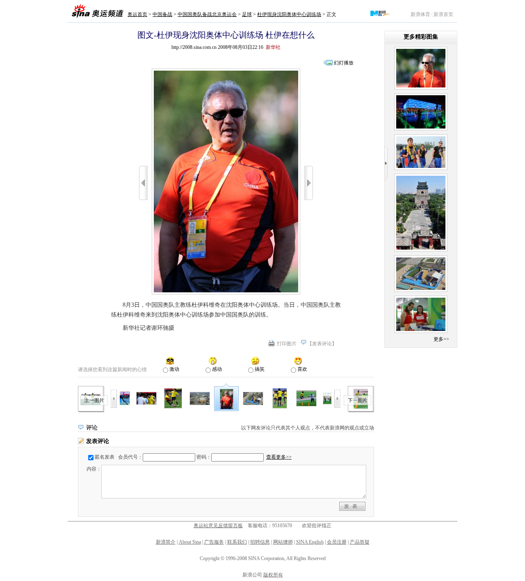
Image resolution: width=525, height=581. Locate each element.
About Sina (190, 542)
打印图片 (287, 344)
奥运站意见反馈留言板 (218, 525)
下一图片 (358, 400)
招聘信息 (260, 542)
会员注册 (337, 542)
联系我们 (237, 542)
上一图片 (94, 400)
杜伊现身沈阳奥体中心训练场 (289, 14)
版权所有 (273, 575)
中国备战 (162, 14)
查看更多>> (279, 457)
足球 (247, 14)
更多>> (441, 339)
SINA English (310, 542)
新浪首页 (443, 14)
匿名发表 (104, 457)
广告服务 (214, 542)
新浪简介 (166, 542)
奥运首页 (137, 14)
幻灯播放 (344, 63)
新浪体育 (420, 14)
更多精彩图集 (421, 37)
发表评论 (322, 344)
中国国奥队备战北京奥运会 (207, 14)
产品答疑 (360, 542)
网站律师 (283, 542)
